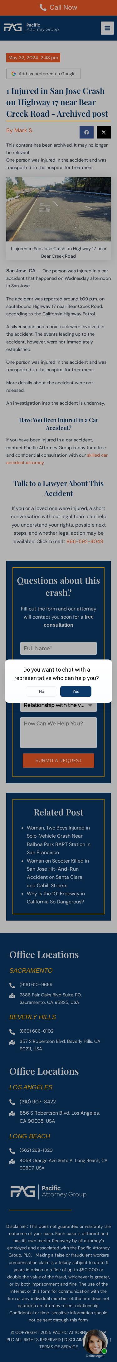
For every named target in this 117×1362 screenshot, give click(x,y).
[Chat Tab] (58, 681)
